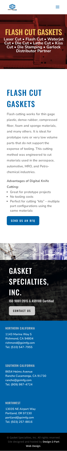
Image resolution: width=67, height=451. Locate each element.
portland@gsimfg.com (19, 418)
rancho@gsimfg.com (18, 380)
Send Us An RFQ (23, 221)
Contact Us (22, 311)
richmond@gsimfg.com (20, 343)
